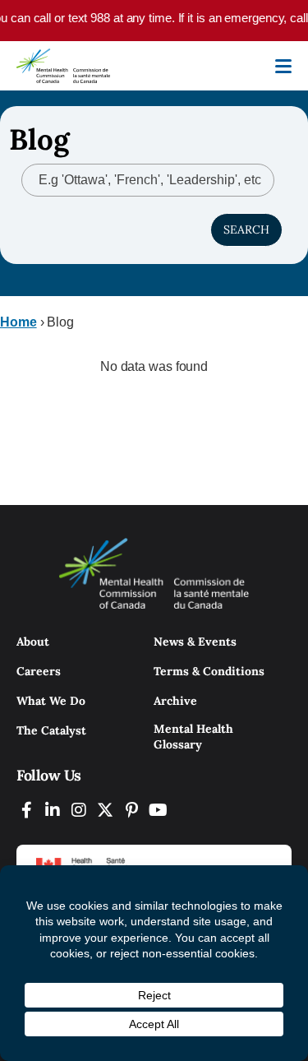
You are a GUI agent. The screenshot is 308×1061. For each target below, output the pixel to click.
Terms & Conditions (209, 671)
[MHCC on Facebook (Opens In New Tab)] (26, 809)
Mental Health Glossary (193, 736)
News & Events (195, 641)
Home (18, 322)
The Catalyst (51, 730)
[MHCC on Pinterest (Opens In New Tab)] (131, 809)
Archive (175, 700)
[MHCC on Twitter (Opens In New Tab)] (105, 809)
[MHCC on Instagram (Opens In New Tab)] (79, 809)
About (32, 641)
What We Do (50, 700)
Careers (38, 671)
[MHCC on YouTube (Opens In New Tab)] (158, 809)
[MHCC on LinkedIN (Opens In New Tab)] (52, 809)
